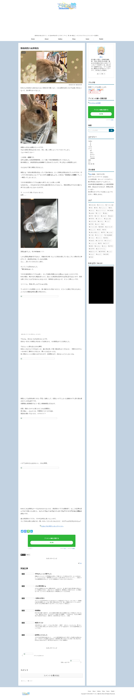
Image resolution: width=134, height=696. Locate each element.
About (94, 691)
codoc (73, 548)
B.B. (29, 554)
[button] (111, 130)
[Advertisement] (67, 22)
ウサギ (23, 554)
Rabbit (112, 691)
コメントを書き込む (52, 675)
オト (65, 548)
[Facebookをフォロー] (104, 74)
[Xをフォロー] (100, 74)
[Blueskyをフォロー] (102, 74)
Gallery (99, 691)
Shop (103, 691)
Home (89, 691)
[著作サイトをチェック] (98, 74)
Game (107, 691)
